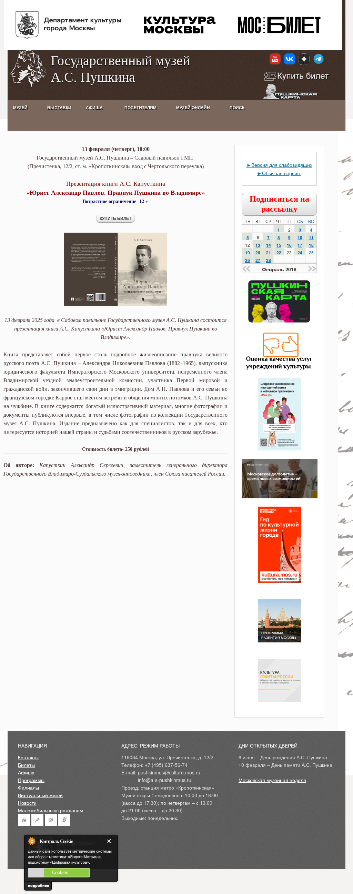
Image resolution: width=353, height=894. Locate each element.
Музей (20, 107)
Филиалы (28, 787)
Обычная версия (281, 173)
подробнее (38, 885)
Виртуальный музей (40, 795)
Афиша (26, 772)
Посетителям (140, 107)
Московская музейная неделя (272, 779)
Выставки (59, 107)
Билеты (26, 764)
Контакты (28, 757)
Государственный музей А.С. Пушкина (120, 68)
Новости (27, 802)
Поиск (237, 107)
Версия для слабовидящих (281, 164)
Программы (31, 779)
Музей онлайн (193, 107)
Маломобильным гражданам (50, 810)
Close (110, 841)
